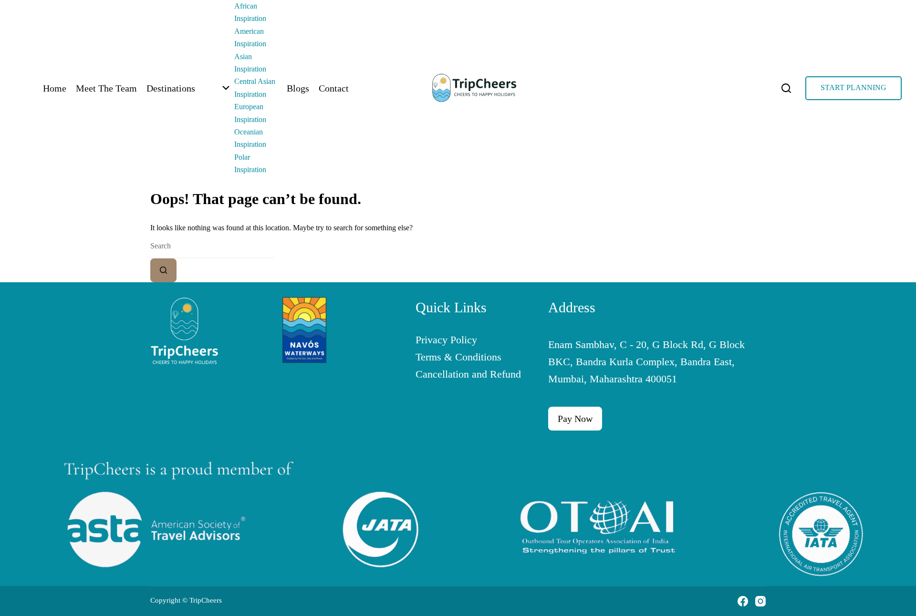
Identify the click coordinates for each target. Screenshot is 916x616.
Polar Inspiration (250, 163)
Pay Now (575, 418)
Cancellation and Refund (468, 374)
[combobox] (212, 246)
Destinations (170, 88)
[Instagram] (760, 601)
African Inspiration (250, 12)
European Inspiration (250, 113)
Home (54, 88)
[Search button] (163, 270)
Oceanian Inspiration (250, 138)
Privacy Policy (446, 340)
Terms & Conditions (458, 357)
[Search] (786, 88)
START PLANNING (853, 87)
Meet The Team (106, 88)
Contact (334, 88)
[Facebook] (743, 601)
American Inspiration (250, 37)
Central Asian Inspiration (254, 87)
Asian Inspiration (250, 62)
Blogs (298, 88)
